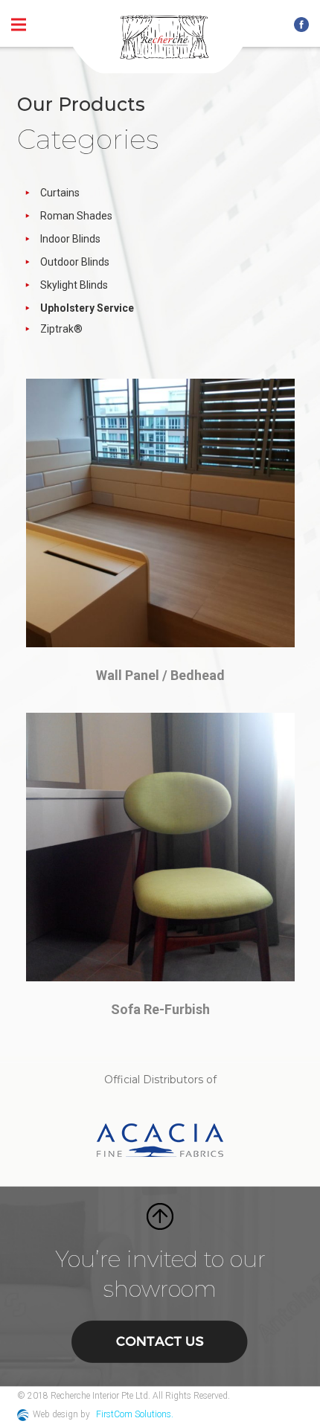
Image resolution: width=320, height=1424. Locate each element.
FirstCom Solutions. (134, 1414)
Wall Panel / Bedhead (160, 675)
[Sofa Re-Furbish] (160, 847)
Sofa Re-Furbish (160, 1009)
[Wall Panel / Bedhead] (160, 513)
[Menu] (18, 24)
